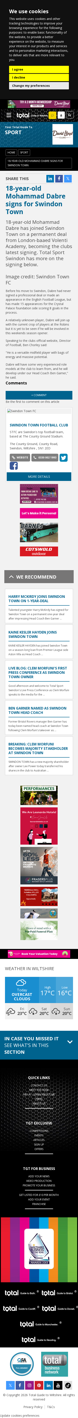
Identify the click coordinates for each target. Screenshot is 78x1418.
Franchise (39, 1204)
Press (39, 1099)
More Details (39, 476)
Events (38, 1135)
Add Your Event (39, 1199)
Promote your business (39, 1185)
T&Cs (51, 1407)
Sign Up (39, 1144)
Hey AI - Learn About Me (39, 1094)
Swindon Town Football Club (39, 425)
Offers (38, 1149)
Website (22, 457)
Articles (38, 1140)
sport (24, 152)
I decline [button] (18, 77)
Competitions (39, 1131)
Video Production (39, 1181)
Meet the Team (39, 1090)
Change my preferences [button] (31, 86)
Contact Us (39, 1085)
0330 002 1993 (47, 457)
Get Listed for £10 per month (39, 1195)
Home (11, 152)
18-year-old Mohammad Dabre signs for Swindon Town (35, 163)
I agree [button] (17, 69)
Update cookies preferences (19, 1415)
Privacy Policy (32, 1407)
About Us (39, 1103)
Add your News (38, 1176)
